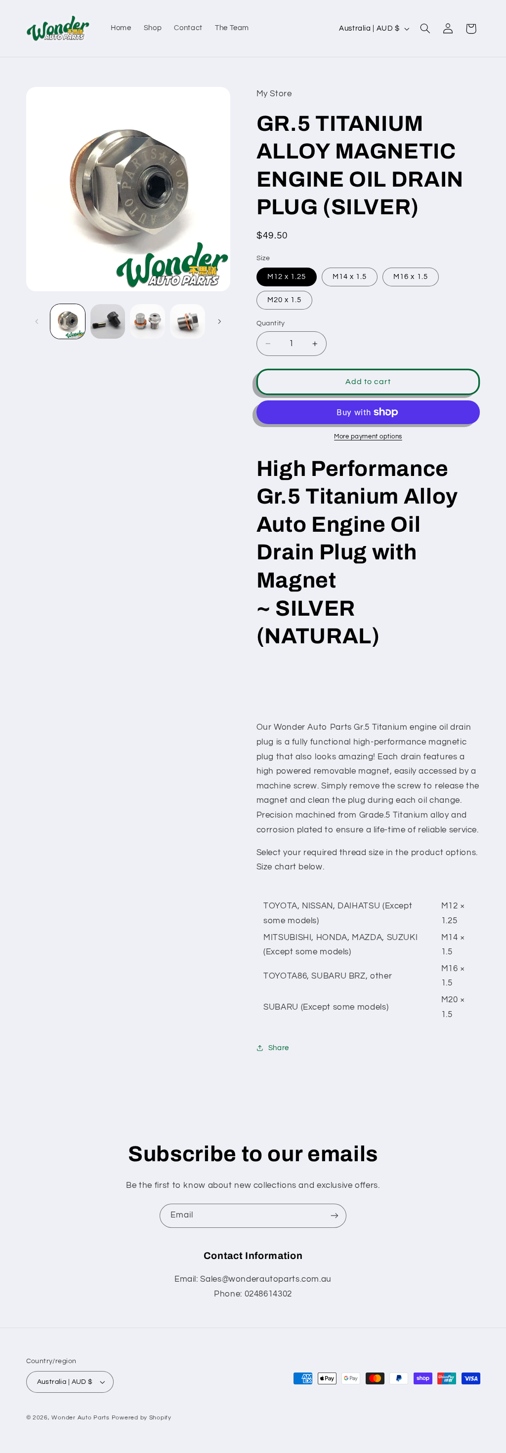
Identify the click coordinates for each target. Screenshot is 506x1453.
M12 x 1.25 (286, 276)
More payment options (368, 436)
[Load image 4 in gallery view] (187, 321)
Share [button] (278, 1048)
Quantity (270, 323)
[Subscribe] (334, 1216)
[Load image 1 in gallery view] (67, 321)
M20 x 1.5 (284, 300)
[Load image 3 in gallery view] (147, 321)
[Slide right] (219, 321)
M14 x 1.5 (350, 276)
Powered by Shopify (141, 1417)
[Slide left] (37, 321)
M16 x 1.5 (410, 276)
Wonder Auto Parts (80, 1417)
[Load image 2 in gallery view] (107, 321)
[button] (425, 28)
